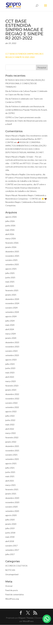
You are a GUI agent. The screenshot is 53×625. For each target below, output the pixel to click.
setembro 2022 (12, 407)
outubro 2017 (11, 545)
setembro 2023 (12, 355)
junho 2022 (10, 420)
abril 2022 (9, 429)
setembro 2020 (12, 511)
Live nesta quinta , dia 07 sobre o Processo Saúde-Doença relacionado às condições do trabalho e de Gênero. (25, 187)
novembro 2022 (12, 398)
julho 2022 (10, 416)
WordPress (28, 621)
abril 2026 (9, 234)
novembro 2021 (12, 450)
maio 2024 (9, 325)
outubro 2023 (11, 351)
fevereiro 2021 (11, 489)
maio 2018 (9, 537)
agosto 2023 (11, 359)
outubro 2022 (11, 403)
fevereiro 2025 (11, 290)
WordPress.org (12, 599)
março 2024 (10, 333)
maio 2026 (9, 230)
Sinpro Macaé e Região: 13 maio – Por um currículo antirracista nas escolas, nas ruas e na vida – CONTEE (25, 160)
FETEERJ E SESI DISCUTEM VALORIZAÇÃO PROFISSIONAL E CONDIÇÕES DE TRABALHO (25, 83)
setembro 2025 (12, 264)
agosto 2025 (11, 269)
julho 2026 (10, 221)
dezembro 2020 (12, 498)
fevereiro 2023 (11, 385)
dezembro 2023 (12, 342)
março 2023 (10, 381)
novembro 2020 (12, 502)
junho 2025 (10, 277)
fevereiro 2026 (11, 243)
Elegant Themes (26, 618)
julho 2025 (10, 273)
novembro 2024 (12, 303)
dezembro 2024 (12, 299)
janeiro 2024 (10, 338)
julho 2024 (10, 321)
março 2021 (10, 485)
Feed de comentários (14, 594)
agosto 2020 (11, 515)
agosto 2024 (11, 316)
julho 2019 (10, 528)
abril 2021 (9, 480)
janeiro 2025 (10, 295)
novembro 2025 (12, 256)
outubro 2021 (11, 455)
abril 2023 (9, 377)
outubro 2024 (11, 307)
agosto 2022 (11, 411)
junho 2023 (10, 368)
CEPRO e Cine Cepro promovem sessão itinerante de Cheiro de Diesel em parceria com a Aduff (25, 120)
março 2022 (10, 433)
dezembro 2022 (12, 394)
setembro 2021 (12, 459)
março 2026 (10, 238)
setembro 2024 (12, 312)
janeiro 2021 (10, 493)
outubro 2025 (11, 260)
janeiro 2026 (10, 247)
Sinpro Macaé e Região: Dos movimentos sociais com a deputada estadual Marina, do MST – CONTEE (26, 139)
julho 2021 (10, 468)
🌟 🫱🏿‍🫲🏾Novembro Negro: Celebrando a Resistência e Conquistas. (26, 202)
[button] (47, 619)
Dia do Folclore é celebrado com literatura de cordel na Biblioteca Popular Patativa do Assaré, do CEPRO (26, 109)
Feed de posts (11, 590)
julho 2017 (10, 554)
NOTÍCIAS (10, 570)
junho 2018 (10, 532)
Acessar (9, 586)
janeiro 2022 (10, 442)
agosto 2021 (11, 463)
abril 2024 (9, 329)
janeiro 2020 (10, 524)
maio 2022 (9, 424)
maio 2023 (9, 372)
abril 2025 (9, 286)
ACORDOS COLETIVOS (16, 565)
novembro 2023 (12, 346)
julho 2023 (10, 364)
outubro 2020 (11, 506)
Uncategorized (11, 574)
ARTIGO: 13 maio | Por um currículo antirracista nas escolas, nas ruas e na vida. (25, 166)
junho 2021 (10, 472)
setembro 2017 (12, 550)
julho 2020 (10, 519)
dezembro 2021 (12, 446)
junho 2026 (10, 225)
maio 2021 (9, 476)
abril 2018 (9, 541)
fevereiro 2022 (11, 437)
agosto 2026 (11, 217)
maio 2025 (9, 281)
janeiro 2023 (10, 390)
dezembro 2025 (12, 251)
